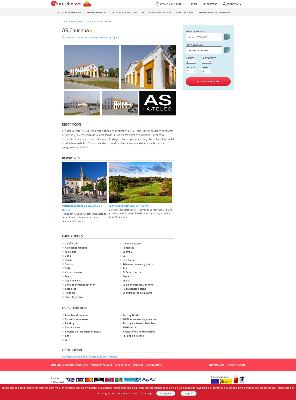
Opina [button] (116, 37)
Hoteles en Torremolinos (156, 12)
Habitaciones (209, 58)
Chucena (92, 21)
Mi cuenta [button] (232, 4)
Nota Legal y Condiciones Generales (69, 364)
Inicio (65, 21)
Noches (190, 58)
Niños (205, 67)
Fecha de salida (194, 44)
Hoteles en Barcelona (124, 12)
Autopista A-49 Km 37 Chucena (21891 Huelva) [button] (90, 356)
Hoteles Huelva (78, 21)
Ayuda (194, 4)
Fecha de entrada (195, 31)
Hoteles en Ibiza (185, 12)
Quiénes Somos (154, 364)
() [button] (88, 37)
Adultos (190, 67)
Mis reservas (210, 4)
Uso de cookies (122, 364)
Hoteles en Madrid (97, 12)
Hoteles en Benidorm (70, 12)
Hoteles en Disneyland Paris (214, 12)
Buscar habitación (208, 81)
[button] (148, 200)
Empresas (138, 364)
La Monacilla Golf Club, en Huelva (128, 206)
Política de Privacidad (101, 364)
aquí (150, 393)
